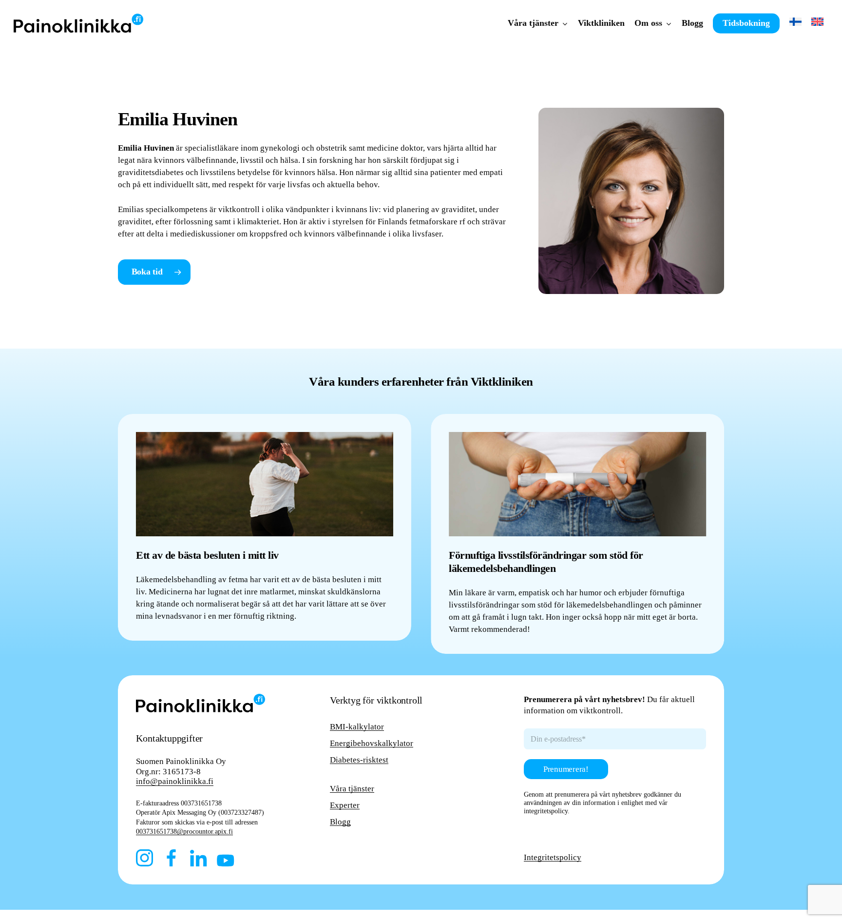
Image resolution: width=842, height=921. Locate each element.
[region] (421, 534)
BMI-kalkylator (357, 726)
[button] (154, 272)
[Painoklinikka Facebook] (171, 857)
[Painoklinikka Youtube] (225, 860)
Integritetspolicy (552, 857)
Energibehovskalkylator (371, 743)
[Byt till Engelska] (817, 23)
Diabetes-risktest (359, 759)
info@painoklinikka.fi (174, 781)
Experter (345, 805)
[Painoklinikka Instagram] (144, 857)
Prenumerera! (566, 769)
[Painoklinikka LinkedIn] (198, 857)
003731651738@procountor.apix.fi (184, 831)
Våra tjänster (352, 788)
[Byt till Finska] (795, 23)
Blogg (340, 821)
